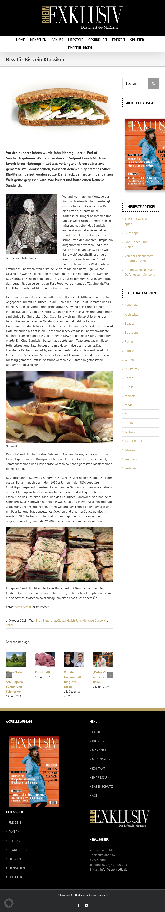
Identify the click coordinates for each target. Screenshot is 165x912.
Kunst (129, 387)
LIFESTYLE (15, 859)
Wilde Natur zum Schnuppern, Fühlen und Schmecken (72, 681)
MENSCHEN (16, 868)
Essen (129, 341)
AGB (95, 795)
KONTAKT (98, 768)
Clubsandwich (66, 620)
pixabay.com (23, 607)
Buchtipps (131, 233)
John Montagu (85, 620)
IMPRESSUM (100, 777)
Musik (129, 414)
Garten (129, 360)
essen (74, 235)
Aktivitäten (132, 305)
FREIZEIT (14, 822)
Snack (9, 625)
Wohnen (130, 468)
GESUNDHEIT (17, 850)
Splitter (130, 423)
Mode (129, 405)
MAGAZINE (99, 750)
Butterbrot (49, 620)
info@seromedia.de (113, 869)
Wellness (131, 459)
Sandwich (101, 620)
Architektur (132, 314)
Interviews (132, 369)
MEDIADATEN (101, 759)
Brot (38, 620)
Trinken (130, 450)
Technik (130, 432)
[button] (9, 675)
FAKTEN (14, 831)
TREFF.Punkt (133, 441)
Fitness (129, 351)
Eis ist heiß (100, 672)
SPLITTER (15, 877)
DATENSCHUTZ (102, 786)
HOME (96, 732)
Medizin (130, 396)
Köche (129, 378)
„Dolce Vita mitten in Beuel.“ (14, 677)
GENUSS (14, 841)
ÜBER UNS (99, 741)
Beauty (129, 323)
